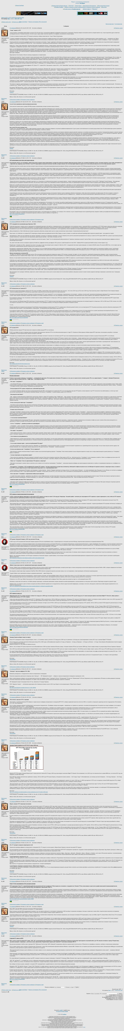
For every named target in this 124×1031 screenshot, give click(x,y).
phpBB (61, 1010)
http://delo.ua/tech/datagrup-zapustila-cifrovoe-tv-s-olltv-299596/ (23, 687)
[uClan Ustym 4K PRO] (31, 14)
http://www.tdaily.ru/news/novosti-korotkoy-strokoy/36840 (22, 898)
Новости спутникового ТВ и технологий (38, 21)
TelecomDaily (12, 659)
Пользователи (93, 5)
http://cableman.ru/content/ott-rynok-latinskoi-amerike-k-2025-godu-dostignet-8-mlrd (27, 557)
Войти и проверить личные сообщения (91, 7)
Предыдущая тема (110, 23)
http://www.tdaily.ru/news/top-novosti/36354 (19, 317)
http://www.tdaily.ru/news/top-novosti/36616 (19, 627)
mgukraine (12, 871)
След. (20, 18)
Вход (105, 7)
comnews (12, 92)
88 (18, 18)
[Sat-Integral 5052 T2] (92, 14)
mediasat (11, 148)
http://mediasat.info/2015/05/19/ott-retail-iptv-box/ (20, 363)
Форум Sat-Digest (23, 21)
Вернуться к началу (4, 99)
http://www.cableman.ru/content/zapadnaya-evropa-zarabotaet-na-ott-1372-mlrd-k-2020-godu (29, 792)
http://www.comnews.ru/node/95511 (17, 214)
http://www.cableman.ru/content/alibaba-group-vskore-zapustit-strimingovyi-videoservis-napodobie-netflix (31, 586)
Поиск (80, 5)
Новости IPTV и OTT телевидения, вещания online (12, 17)
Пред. (9, 18)
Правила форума (63, 5)
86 (15, 18)
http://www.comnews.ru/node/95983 (17, 529)
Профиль (61, 7)
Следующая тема (118, 23)
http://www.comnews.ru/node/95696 (17, 484)
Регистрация (106, 5)
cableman (12, 276)
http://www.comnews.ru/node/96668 (17, 979)
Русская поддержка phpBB (62, 1011)
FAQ (73, 5)
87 (16, 18)
